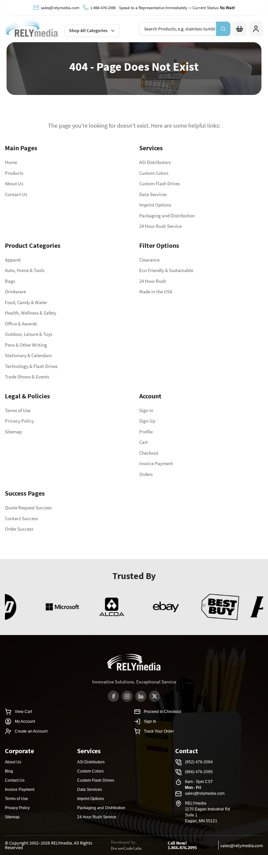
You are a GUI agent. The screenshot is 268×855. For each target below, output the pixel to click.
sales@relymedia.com (60, 7)
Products (14, 173)
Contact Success (21, 518)
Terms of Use (17, 410)
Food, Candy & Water (26, 302)
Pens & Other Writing (26, 345)
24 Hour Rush (152, 281)
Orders (146, 474)
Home (11, 162)
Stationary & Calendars (28, 355)
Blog (9, 771)
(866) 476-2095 (199, 772)
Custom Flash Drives (159, 183)
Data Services (153, 194)
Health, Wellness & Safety (30, 313)
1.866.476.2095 (182, 847)
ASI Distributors (155, 162)
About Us (14, 183)
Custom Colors (153, 173)
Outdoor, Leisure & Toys (28, 334)
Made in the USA (155, 291)
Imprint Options (155, 205)
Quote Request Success (28, 507)
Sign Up (147, 421)
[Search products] (223, 29)
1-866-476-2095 (103, 7)
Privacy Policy (19, 421)
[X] (154, 696)
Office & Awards (21, 323)
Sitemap (13, 431)
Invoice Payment (156, 463)
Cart (143, 442)
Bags (10, 281)
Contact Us (16, 194)
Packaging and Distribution (167, 215)
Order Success (19, 529)
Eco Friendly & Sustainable (166, 270)
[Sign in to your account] (256, 29)
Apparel (13, 260)
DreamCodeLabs (126, 848)
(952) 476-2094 (199, 762)
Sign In (146, 410)
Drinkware (15, 291)
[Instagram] (127, 696)
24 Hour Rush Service (160, 226)
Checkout (148, 453)
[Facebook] (113, 696)
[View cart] (239, 29)
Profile (146, 431)
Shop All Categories (88, 30)
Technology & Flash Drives (31, 366)
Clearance (149, 260)
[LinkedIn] (140, 696)
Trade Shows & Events (27, 376)
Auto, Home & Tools (24, 270)
